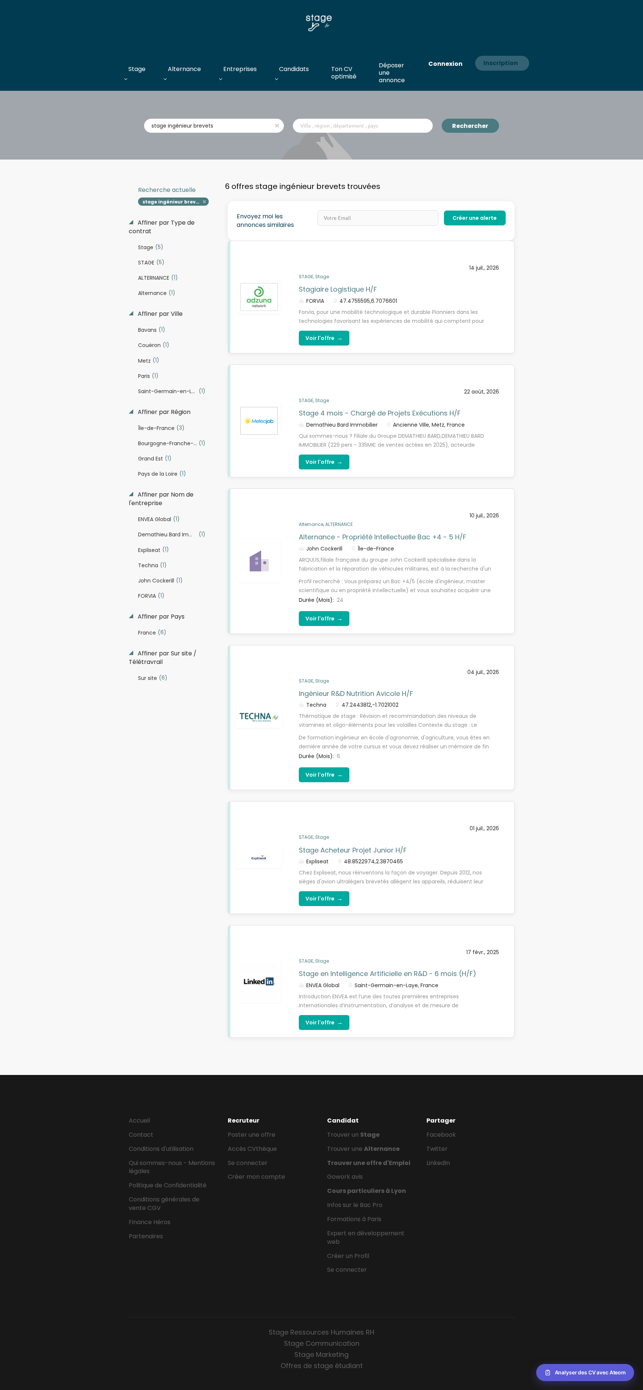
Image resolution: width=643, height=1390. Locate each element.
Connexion (445, 64)
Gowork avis (345, 1176)
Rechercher (470, 126)
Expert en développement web (365, 1237)
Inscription (500, 63)
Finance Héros (149, 1222)
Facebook (441, 1134)
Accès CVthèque (252, 1149)
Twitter (437, 1149)
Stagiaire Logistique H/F (338, 289)
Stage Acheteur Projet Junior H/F (353, 850)
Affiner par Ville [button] (159, 314)
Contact (141, 1134)
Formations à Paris (354, 1219)
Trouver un (353, 1134)
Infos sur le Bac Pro (355, 1205)
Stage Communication (321, 1343)
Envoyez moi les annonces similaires (265, 220)
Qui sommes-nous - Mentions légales (172, 1167)
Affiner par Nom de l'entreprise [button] (161, 499)
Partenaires (146, 1236)
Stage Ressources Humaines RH (321, 1332)
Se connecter (248, 1163)
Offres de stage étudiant (322, 1365)
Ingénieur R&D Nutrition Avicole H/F (356, 693)
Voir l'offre (324, 338)
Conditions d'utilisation (161, 1149)
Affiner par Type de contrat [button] (162, 227)
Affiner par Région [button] (163, 412)
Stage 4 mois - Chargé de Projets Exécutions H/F (380, 413)
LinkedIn (438, 1163)
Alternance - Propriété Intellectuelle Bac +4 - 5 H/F (382, 537)
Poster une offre (251, 1134)
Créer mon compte (256, 1176)
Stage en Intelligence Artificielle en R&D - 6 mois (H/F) (387, 973)
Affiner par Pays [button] (160, 617)
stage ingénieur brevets (173, 202)
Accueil (139, 1120)
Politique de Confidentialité (168, 1185)
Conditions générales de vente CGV (164, 1203)
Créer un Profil (348, 1256)
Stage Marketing (321, 1354)
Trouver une (363, 1149)
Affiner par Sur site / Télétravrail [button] (162, 657)
